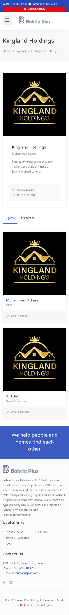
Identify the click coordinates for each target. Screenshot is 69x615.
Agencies (23, 51)
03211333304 (26, 189)
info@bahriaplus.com (45, 4)
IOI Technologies (41, 605)
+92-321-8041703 (16, 4)
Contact (43, 531)
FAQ (8, 543)
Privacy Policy (15, 531)
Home (7, 51)
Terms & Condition (17, 537)
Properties (27, 218)
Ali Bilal (12, 396)
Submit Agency (36, 9)
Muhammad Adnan (22, 300)
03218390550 (20, 412)
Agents (10, 218)
